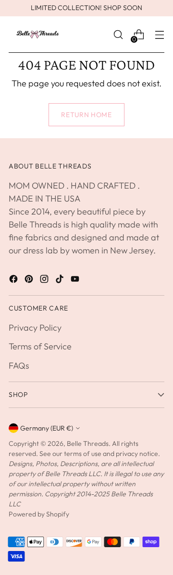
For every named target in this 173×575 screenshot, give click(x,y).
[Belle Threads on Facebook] (14, 280)
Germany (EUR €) (46, 428)
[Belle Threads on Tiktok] (60, 280)
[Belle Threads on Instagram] (45, 280)
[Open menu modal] (159, 35)
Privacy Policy (35, 327)
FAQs (19, 365)
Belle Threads (88, 443)
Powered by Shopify (39, 514)
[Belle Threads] (37, 34)
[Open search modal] (118, 35)
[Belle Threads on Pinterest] (30, 280)
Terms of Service (40, 346)
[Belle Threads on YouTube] (76, 280)
